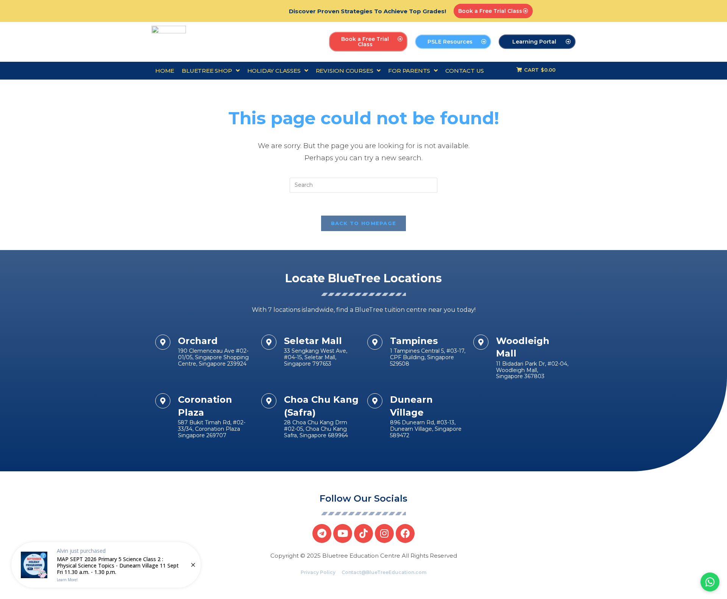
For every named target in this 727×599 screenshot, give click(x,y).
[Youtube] (342, 533)
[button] (493, 11)
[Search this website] (363, 184)
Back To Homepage (363, 223)
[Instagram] (384, 533)
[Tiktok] (363, 533)
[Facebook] (405, 533)
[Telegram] (321, 533)
